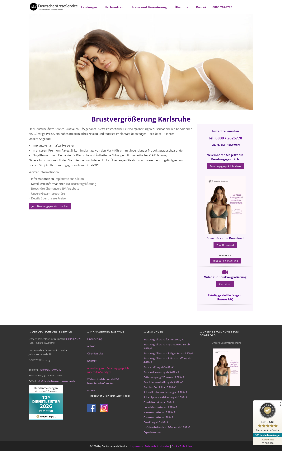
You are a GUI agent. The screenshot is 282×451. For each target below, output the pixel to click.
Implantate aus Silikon (69, 179)
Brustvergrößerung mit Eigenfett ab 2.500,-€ (168, 353)
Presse (91, 390)
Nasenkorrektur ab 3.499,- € (159, 412)
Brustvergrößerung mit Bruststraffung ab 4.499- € (166, 360)
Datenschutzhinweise (157, 446)
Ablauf (91, 346)
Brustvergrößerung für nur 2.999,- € (163, 339)
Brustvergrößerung (83, 184)
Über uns (181, 7)
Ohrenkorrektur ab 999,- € (158, 417)
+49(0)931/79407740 (49, 369)
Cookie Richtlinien (182, 446)
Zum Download (225, 245)
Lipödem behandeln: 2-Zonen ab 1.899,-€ (166, 427)
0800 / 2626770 (228, 138)
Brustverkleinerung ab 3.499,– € (161, 372)
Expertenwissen (152, 432)
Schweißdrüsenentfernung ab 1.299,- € (165, 392)
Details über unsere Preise (48, 198)
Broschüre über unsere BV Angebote (55, 188)
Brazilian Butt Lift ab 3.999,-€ (159, 387)
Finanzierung (94, 339)
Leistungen (89, 7)
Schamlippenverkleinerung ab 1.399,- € (165, 397)
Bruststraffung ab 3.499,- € (158, 367)
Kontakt (202, 7)
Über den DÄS (95, 353)
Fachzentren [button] (114, 7)
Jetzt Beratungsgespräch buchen (50, 206)
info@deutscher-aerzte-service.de (56, 381)
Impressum (136, 446)
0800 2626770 (222, 7)
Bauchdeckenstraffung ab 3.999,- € (163, 382)
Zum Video (225, 284)
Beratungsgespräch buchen (225, 166)
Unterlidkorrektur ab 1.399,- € (160, 407)
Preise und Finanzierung (149, 7)
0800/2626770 (73, 339)
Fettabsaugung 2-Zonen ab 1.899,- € (163, 377)
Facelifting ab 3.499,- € (155, 422)
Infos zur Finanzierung (225, 260)
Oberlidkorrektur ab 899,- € (158, 402)
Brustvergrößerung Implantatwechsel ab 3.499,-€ (166, 346)
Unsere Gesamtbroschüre (48, 193)
